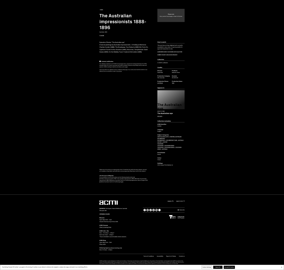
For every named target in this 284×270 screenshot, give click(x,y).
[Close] (281, 267)
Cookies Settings (206, 267)
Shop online (102, 244)
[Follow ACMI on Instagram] (153, 210)
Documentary (161, 138)
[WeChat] (156, 210)
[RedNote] (159, 210)
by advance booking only (115, 248)
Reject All (217, 267)
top (179, 201)
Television (160, 143)
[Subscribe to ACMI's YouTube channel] (147, 210)
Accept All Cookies (229, 267)
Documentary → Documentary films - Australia (170, 140)
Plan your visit (103, 210)
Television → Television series (165, 145)
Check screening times (105, 227)
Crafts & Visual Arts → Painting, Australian (169, 136)
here (126, 69)
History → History (162, 142)
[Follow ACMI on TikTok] (150, 210)
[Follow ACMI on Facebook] (144, 210)
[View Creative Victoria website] (177, 217)
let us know (119, 71)
